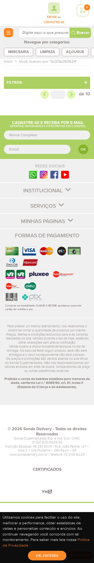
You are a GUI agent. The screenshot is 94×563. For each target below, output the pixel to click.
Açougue (75, 52)
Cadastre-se (54, 22)
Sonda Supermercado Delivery (18, 12)
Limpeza (47, 52)
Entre (52, 17)
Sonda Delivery (47, 418)
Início (8, 61)
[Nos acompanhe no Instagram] (44, 174)
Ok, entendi (47, 555)
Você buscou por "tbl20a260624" (48, 61)
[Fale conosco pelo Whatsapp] (33, 174)
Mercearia (18, 52)
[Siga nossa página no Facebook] (54, 174)
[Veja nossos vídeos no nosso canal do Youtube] (65, 174)
